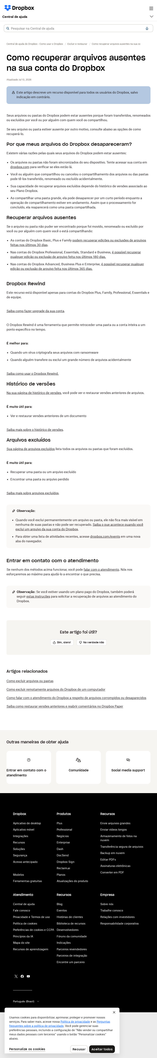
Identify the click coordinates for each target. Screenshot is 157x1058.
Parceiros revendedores (72, 949)
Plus (59, 823)
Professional (64, 829)
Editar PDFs (108, 859)
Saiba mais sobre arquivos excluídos (33, 493)
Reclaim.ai (63, 868)
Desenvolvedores (67, 929)
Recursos (19, 842)
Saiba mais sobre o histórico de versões (35, 430)
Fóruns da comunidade (72, 936)
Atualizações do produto (72, 881)
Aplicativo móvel (23, 829)
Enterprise (63, 842)
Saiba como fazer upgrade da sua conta (35, 311)
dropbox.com (19, 167)
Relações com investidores (117, 917)
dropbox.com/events (105, 536)
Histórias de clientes (70, 917)
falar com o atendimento (101, 569)
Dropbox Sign (65, 861)
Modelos (18, 874)
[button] (8, 28)
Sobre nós (106, 904)
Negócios (63, 836)
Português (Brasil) (23, 1001)
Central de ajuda (14, 17)
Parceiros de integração (72, 955)
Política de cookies (25, 923)
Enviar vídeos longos (113, 829)
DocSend (63, 855)
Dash (60, 849)
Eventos (62, 910)
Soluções (19, 849)
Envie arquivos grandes (115, 823)
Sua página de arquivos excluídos (31, 449)
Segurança (20, 855)
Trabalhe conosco (111, 910)
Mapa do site (21, 942)
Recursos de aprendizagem (30, 949)
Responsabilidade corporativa (119, 923)
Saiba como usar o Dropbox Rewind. (33, 374)
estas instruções (38, 596)
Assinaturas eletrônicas (115, 865)
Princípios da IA (23, 936)
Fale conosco (21, 910)
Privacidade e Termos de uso (31, 917)
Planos (61, 874)
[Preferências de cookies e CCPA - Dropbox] (62, 1030)
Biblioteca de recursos (71, 923)
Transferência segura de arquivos (121, 846)
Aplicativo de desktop (27, 823)
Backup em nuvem (112, 853)
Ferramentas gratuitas (27, 881)
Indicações (64, 942)
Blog (60, 904)
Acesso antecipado (25, 861)
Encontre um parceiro (71, 962)
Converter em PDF (112, 872)
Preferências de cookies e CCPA (33, 929)
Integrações (20, 836)
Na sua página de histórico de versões (34, 393)
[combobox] (78, 28)
